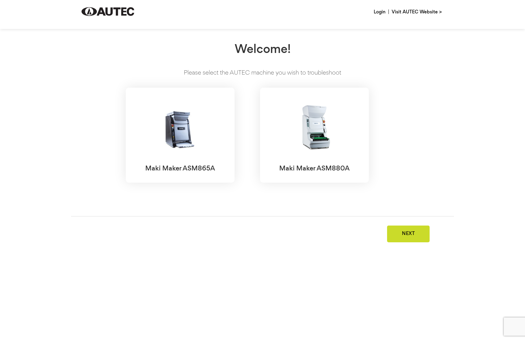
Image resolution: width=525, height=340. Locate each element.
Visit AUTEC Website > (417, 12)
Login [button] (380, 12)
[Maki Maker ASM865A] (180, 127)
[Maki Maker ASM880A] (314, 127)
